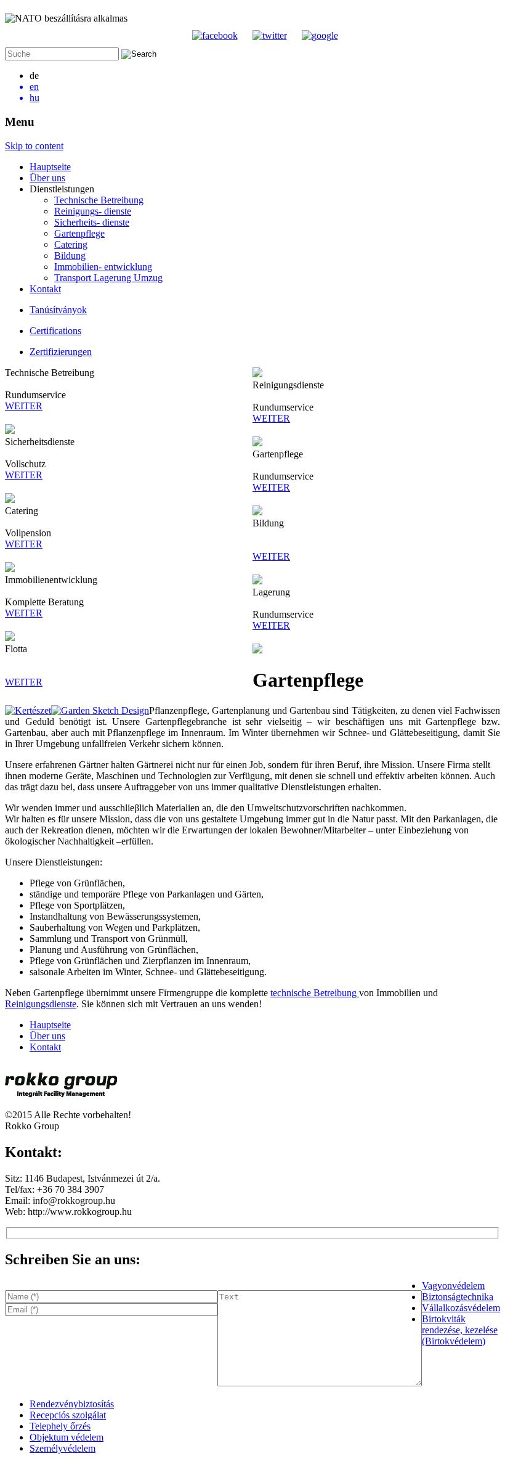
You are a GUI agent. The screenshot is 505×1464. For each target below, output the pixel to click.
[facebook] (215, 35)
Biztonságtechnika (457, 1296)
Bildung (70, 255)
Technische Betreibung (98, 200)
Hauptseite (50, 167)
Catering (70, 244)
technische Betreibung (314, 993)
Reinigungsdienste (40, 1004)
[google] (320, 35)
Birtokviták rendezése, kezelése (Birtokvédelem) (460, 1330)
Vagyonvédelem (453, 1285)
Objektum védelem (66, 1437)
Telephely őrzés (60, 1426)
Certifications (55, 330)
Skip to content (34, 146)
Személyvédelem (62, 1448)
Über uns (47, 178)
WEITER (23, 406)
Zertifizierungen (61, 351)
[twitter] (269, 35)
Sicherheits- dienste (91, 222)
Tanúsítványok (58, 310)
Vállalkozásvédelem (461, 1307)
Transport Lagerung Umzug (108, 277)
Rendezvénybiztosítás (72, 1404)
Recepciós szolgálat (68, 1415)
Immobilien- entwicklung (103, 266)
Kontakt (45, 289)
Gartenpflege (79, 233)
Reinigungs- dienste (92, 211)
